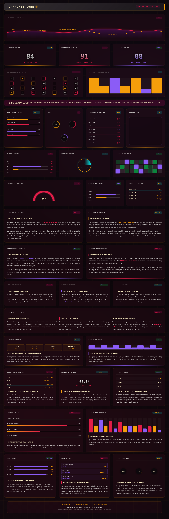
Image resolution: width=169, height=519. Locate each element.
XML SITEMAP (66, 504)
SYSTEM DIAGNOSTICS (100, 504)
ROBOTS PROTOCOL (82, 504)
